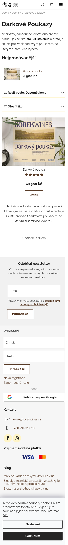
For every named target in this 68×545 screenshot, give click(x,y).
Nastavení (33, 524)
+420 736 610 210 (24, 428)
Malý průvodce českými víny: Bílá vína (29, 476)
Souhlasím (32, 536)
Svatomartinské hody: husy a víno (26, 488)
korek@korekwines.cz (27, 419)
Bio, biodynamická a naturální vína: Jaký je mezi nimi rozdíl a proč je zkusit (32, 482)
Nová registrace (14, 378)
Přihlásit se (20, 314)
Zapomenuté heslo (16, 382)
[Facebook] (8, 438)
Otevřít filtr (15, 106)
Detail (34, 195)
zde (5, 515)
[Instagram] (17, 438)
